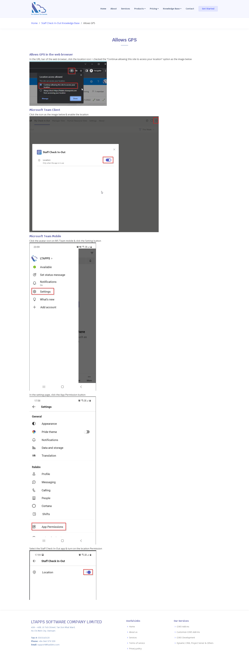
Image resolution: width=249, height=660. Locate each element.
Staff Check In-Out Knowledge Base (60, 23)
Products (139, 8)
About (114, 8)
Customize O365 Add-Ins (188, 632)
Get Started (208, 8)
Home (103, 8)
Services (125, 8)
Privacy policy (135, 649)
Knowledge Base (171, 8)
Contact (190, 8)
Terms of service (137, 643)
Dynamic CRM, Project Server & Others (195, 643)
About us (133, 632)
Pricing (153, 8)
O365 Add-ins (183, 627)
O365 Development (186, 638)
